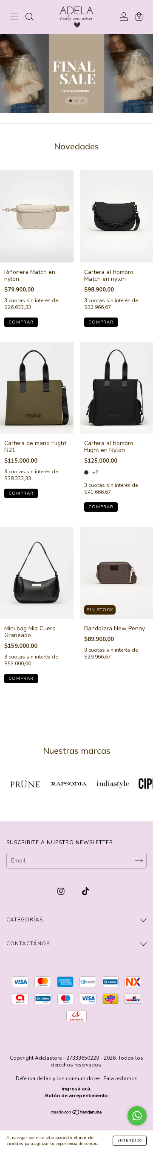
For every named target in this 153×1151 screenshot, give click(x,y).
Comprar (21, 322)
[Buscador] (29, 18)
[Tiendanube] (76, 1113)
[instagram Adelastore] (62, 892)
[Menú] (14, 18)
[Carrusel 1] (76, 73)
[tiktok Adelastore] (85, 892)
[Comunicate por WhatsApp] (137, 1115)
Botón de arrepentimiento (76, 1095)
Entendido (129, 1140)
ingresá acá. (76, 1088)
